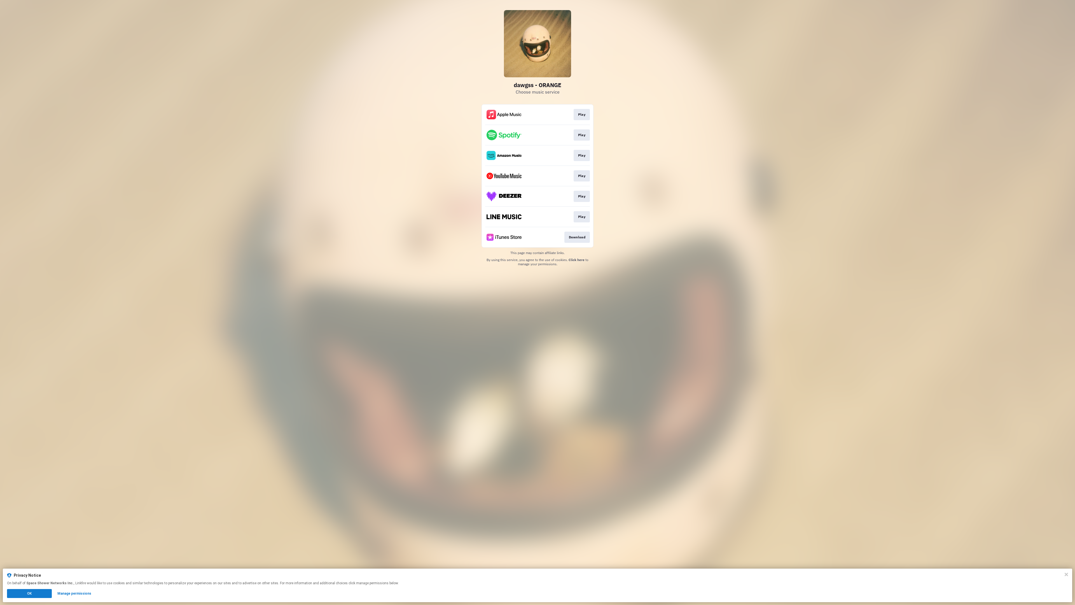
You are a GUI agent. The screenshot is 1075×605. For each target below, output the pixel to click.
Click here (577, 260)
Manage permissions (74, 593)
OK (29, 593)
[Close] (1066, 574)
